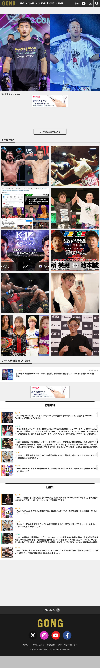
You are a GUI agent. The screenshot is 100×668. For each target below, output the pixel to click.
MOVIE (60, 3)
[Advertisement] (50, 582)
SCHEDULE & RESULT (46, 3)
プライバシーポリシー (68, 645)
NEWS (22, 3)
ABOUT (26, 645)
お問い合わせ (38, 645)
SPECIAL (32, 3)
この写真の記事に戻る (50, 131)
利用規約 (51, 645)
